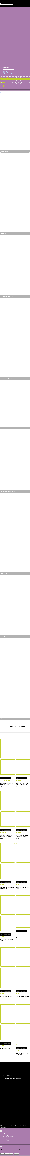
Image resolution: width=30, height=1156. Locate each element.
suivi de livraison (8, 73)
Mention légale (7, 1075)
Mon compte (6, 72)
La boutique (6, 67)
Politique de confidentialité (10, 1077)
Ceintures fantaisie (5, 780)
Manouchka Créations (8, 69)
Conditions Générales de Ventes (12, 1078)
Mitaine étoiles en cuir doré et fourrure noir (7, 888)
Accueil (5, 66)
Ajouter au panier (5, 778)
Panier (5, 71)
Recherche (16, 1153)
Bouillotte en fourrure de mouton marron (22, 1054)
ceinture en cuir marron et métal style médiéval (6, 784)
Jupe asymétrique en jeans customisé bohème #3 (6, 836)
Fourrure (2, 884)
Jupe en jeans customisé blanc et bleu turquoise (22, 784)
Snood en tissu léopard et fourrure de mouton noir (6, 997)
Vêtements (18, 780)
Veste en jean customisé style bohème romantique (22, 836)
